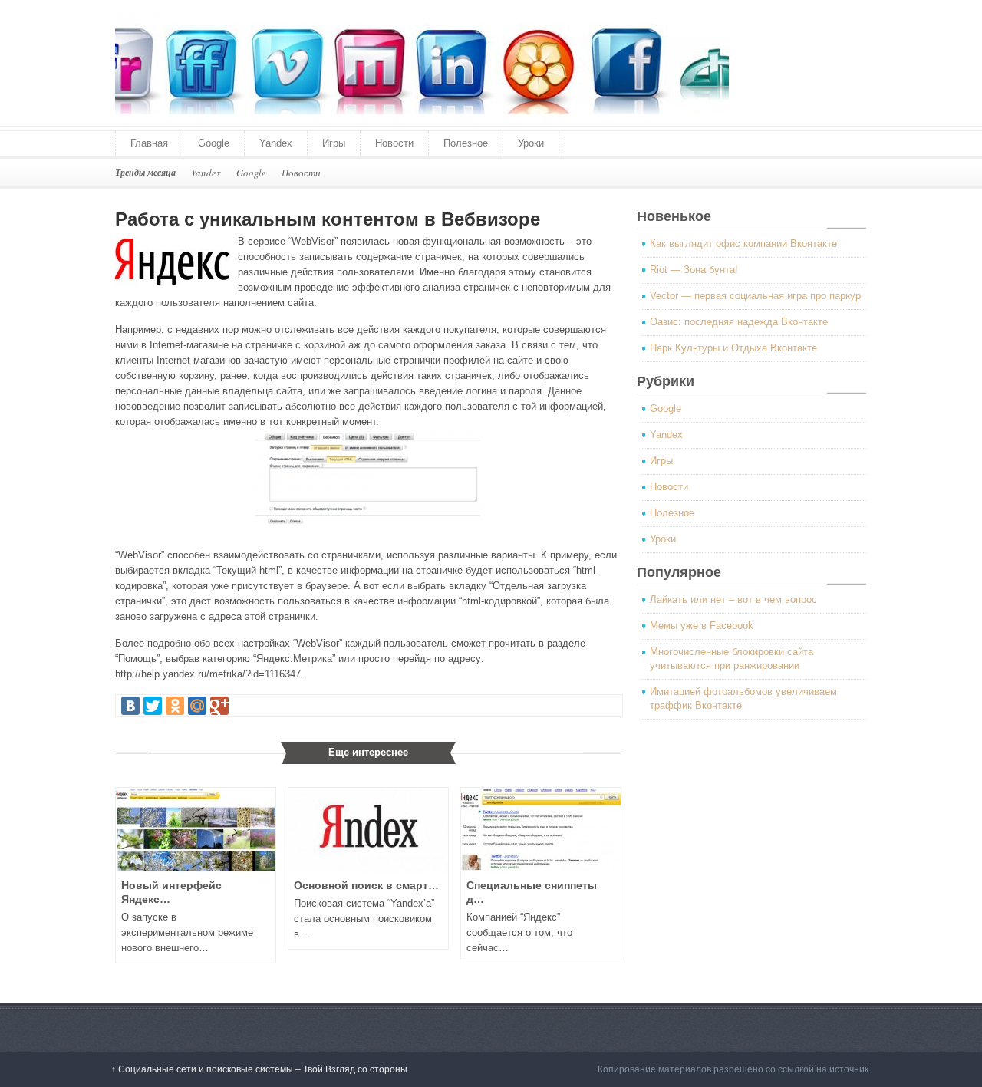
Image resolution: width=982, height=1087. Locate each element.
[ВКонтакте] (130, 706)
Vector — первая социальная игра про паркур (755, 295)
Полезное (465, 143)
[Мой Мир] (197, 706)
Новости (394, 143)
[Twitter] (152, 706)
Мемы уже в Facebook (701, 625)
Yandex (275, 143)
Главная (149, 143)
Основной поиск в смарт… (366, 885)
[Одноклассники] (175, 706)
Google (213, 143)
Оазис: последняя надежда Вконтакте (739, 322)
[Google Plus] (219, 706)
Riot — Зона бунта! (694, 269)
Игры (333, 143)
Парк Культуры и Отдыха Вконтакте (733, 348)
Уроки (531, 143)
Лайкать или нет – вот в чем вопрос (733, 599)
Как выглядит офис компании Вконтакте (743, 243)
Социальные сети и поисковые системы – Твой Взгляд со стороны (259, 1069)
